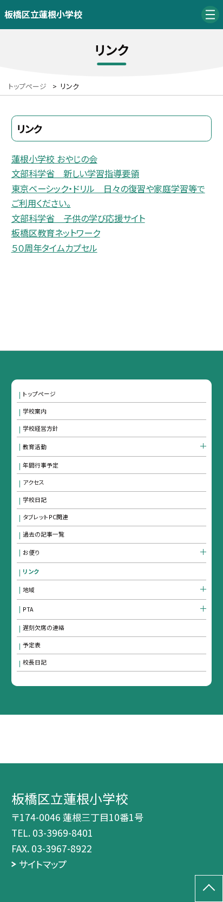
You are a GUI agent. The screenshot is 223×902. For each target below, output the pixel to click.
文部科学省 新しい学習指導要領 (75, 173)
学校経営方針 (40, 428)
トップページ (39, 394)
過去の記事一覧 (43, 534)
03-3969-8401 (62, 832)
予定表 (32, 645)
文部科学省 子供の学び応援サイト (78, 218)
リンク (31, 571)
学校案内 (35, 411)
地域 (29, 590)
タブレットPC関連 (45, 517)
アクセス (33, 482)
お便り (31, 552)
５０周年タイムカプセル (54, 247)
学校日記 (35, 500)
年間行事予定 (40, 465)
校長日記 (35, 662)
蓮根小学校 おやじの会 (54, 158)
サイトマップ (43, 864)
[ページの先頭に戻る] (208, 888)
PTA (28, 609)
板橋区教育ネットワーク (55, 232)
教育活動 (35, 447)
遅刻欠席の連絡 (43, 627)
